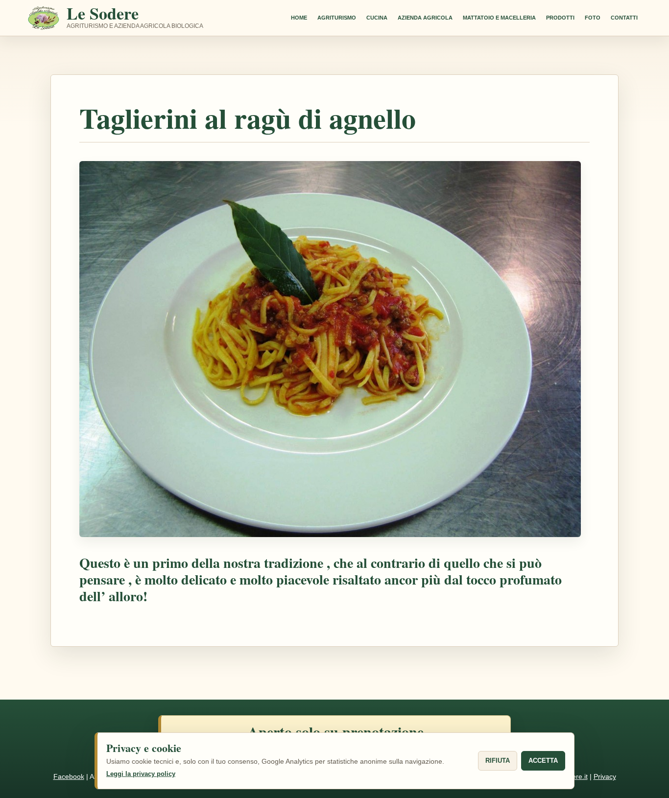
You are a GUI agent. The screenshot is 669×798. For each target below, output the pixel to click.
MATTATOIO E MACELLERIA (499, 18)
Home (299, 18)
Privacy (605, 776)
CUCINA (376, 18)
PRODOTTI (560, 18)
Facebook (68, 776)
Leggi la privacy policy (140, 773)
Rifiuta (497, 760)
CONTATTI (624, 18)
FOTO (592, 18)
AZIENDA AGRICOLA (425, 18)
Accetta (543, 760)
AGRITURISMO (336, 18)
